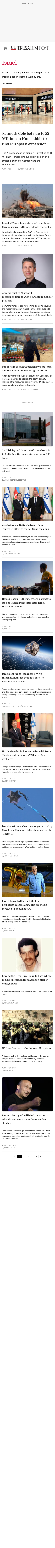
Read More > (8, 84)
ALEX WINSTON (10, 781)
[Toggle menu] (5, 48)
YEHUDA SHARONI (27, 169)
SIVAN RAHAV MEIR (11, 1003)
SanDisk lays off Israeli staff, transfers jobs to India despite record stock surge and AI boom (26, 454)
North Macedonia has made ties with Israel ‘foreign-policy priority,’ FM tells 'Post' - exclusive (27, 754)
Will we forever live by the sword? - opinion (27, 1048)
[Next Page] (40, 1156)
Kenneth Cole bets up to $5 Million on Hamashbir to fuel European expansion (25, 138)
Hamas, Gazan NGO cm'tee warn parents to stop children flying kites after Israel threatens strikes (26, 602)
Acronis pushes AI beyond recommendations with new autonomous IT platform (27, 296)
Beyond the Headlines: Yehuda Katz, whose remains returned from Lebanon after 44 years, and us (27, 979)
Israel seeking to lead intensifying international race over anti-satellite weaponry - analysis (23, 677)
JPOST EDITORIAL (11, 856)
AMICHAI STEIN (26, 246)
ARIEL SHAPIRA (26, 319)
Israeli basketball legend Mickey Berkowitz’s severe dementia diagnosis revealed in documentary (24, 904)
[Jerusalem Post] (30, 48)
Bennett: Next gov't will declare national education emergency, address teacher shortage (25, 1119)
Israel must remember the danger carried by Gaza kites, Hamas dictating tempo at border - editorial (27, 829)
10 (36, 1156)
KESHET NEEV (9, 1148)
